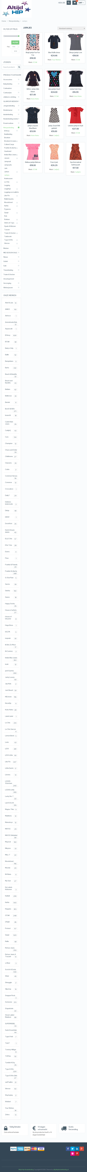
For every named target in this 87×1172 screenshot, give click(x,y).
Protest (10, 928)
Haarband (7, 151)
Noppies (10, 909)
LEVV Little (10, 755)
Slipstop (10, 989)
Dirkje (10, 510)
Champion (10, 443)
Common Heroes (11, 476)
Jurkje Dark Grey (75, 89)
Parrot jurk (54, 162)
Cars (10, 437)
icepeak (10, 638)
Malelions (10, 816)
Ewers (10, 551)
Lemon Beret (10, 736)
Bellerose (10, 396)
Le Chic (6, 182)
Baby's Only (10, 348)
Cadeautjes (7, 93)
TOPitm (10, 1056)
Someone (10, 1002)
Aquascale (10, 329)
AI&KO (10, 309)
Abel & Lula (10, 303)
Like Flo (7, 195)
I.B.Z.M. (10, 632)
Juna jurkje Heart (54, 89)
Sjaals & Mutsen (10, 226)
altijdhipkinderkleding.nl (61, 1170)
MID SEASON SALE (10, 253)
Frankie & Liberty (10, 148)
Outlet (5, 261)
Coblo (10, 469)
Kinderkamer (7, 110)
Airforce (10, 316)
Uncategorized (8, 279)
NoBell (10, 896)
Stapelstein (10, 1009)
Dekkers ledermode (10, 503)
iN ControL (10, 651)
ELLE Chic (10, 538)
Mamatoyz (10, 822)
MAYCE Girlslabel (11, 835)
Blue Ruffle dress (54, 52)
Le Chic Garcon (10, 729)
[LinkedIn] (77, 1149)
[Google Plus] (82, 1149)
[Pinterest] (77, 1153)
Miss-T (10, 855)
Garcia (10, 584)
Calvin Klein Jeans (10, 423)
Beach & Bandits (11, 374)
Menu (60, 2)
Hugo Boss (10, 625)
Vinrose (7, 243)
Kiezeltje (10, 703)
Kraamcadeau (8, 123)
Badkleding (8, 134)
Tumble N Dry (10, 1063)
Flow (10, 558)
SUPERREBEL (10, 1024)
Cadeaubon (7, 88)
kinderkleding (8, 114)
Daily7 (10, 495)
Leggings (7, 189)
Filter (15, 42)
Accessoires (7, 80)
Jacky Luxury (10, 677)
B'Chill (10, 342)
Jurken (6, 172)
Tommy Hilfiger (10, 1050)
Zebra (10, 1114)
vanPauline (10, 1082)
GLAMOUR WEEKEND (11, 101)
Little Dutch (10, 768)
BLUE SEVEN (10, 409)
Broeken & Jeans (10, 141)
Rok (5, 216)
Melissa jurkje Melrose (33, 162)
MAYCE (10, 829)
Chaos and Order (11, 450)
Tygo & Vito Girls (11, 1076)
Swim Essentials (11, 1030)
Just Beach (10, 690)
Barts (10, 368)
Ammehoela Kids (11, 322)
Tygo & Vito (8, 240)
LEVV (10, 749)
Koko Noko (35, 99)
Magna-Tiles (10, 809)
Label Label (10, 716)
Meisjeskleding (8, 128)
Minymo (10, 848)
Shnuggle (10, 982)
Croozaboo (10, 489)
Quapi (6, 213)
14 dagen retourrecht (42, 1128)
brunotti (10, 415)
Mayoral (10, 842)
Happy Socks (10, 604)
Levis (10, 742)
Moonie (10, 868)
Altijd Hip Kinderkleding (26, 1170)
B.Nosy (6, 131)
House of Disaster (10, 617)
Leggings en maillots (11, 192)
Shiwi (10, 976)
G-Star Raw (10, 577)
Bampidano (10, 361)
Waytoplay (10, 1095)
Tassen (7, 230)
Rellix (10, 941)
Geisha (10, 590)
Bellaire (10, 389)
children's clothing (9, 97)
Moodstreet (8, 202)
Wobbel (10, 1101)
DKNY (10, 517)
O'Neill (10, 922)
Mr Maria (10, 874)
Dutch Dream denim (10, 531)
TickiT (10, 1043)
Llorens (10, 775)
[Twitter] (72, 1149)
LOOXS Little (10, 790)
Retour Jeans (10, 948)
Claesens (10, 463)
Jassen (6, 158)
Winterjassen (8, 288)
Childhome (10, 456)
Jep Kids (10, 684)
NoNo (6, 206)
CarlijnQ (56, 135)
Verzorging (7, 283)
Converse (10, 482)
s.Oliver (10, 963)
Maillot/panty (9, 199)
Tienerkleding (8, 270)
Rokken (7, 219)
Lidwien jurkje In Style (75, 126)
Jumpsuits (8, 165)
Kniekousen (8, 178)
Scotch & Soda (10, 970)
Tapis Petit (10, 1036)
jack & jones (10, 671)
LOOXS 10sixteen (10, 782)
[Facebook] (68, 1149)
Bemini (10, 402)
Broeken (7, 138)
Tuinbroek (8, 236)
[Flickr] (72, 1153)
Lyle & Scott (10, 803)
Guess (10, 597)
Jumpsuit (7, 161)
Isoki (10, 664)
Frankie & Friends (11, 565)
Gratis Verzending (73, 1128)
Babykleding (7, 84)
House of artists (11, 610)
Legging (7, 185)
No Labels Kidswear (10, 888)
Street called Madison (10, 1016)
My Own (10, 881)
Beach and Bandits (10, 382)
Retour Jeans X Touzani (10, 955)
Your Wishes (56, 60)
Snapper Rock (10, 996)
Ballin (10, 355)
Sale (4, 266)
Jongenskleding (9, 106)
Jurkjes (6, 175)
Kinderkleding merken (11, 119)
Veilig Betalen (15, 1127)
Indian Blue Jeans (10, 155)
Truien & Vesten (10, 233)
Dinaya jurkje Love (75, 52)
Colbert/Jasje (9, 144)
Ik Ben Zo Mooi (10, 645)
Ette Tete (10, 545)
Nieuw (5, 257)
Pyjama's (7, 209)
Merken (6, 248)
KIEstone (10, 697)
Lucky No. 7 (10, 796)
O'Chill (35, 62)
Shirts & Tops (9, 223)
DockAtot (10, 523)
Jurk (5, 168)
